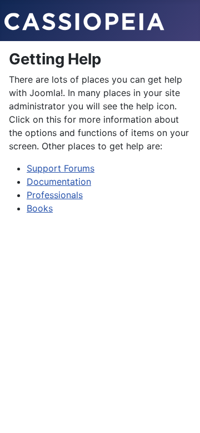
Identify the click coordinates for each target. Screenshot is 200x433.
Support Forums (60, 168)
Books (40, 208)
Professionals (55, 194)
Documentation (59, 181)
